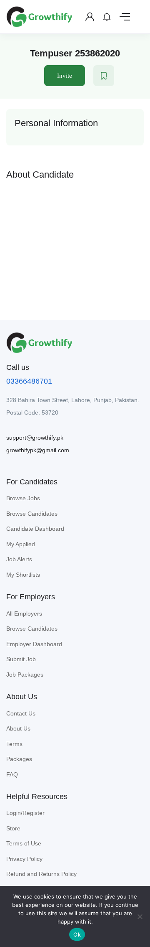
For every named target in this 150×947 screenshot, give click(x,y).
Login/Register (25, 813)
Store (13, 828)
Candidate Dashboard (35, 528)
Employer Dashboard (34, 644)
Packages (19, 759)
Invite (64, 75)
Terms (14, 744)
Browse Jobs (23, 498)
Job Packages (24, 674)
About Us (18, 728)
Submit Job (21, 659)
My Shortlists (23, 574)
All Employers (24, 613)
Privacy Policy (24, 858)
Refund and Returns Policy (41, 874)
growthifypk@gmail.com (37, 450)
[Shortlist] (103, 75)
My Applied (20, 544)
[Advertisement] (75, 243)
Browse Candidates (32, 513)
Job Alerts (19, 559)
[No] (139, 916)
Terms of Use (23, 843)
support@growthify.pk (34, 437)
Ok (77, 934)
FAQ (12, 774)
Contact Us (20, 713)
